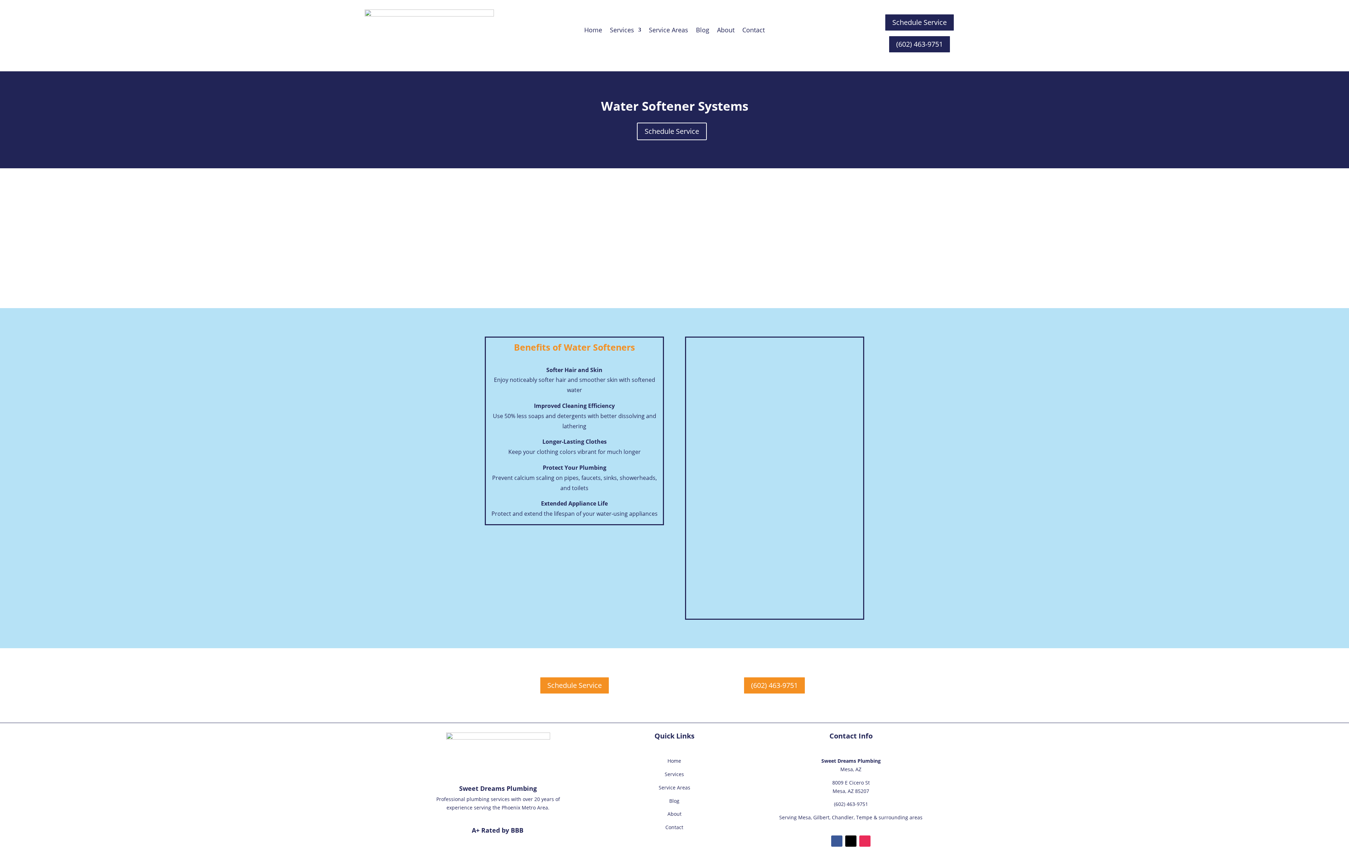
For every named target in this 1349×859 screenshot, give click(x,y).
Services (674, 774)
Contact (753, 30)
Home (593, 30)
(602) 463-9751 (919, 44)
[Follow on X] (850, 841)
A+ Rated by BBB (497, 830)
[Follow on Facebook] (836, 841)
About (726, 30)
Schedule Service (919, 22)
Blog (702, 30)
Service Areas (668, 30)
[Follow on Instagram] (865, 841)
